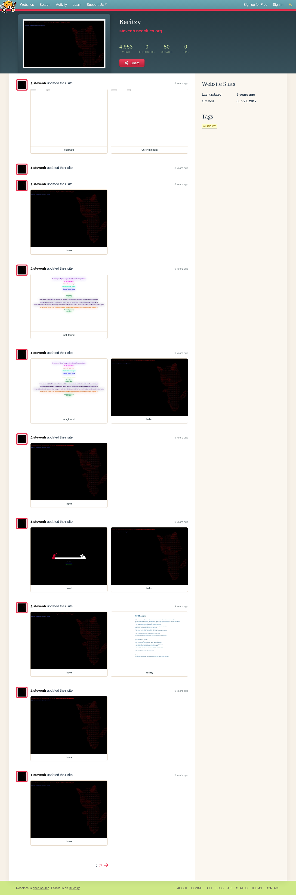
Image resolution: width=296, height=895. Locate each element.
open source (41, 888)
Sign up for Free (255, 4)
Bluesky (74, 888)
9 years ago (181, 268)
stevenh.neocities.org (140, 31)
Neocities (22, 888)
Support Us (95, 4)
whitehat (209, 126)
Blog (220, 888)
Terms (256, 888)
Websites (27, 4)
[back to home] (8, 6)
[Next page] (106, 865)
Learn (77, 4)
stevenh (39, 82)
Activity (61, 4)
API (229, 888)
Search (45, 4)
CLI (209, 888)
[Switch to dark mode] (291, 4)
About (182, 888)
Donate (197, 888)
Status (242, 888)
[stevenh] (22, 85)
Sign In (278, 4)
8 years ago (181, 83)
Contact (273, 888)
